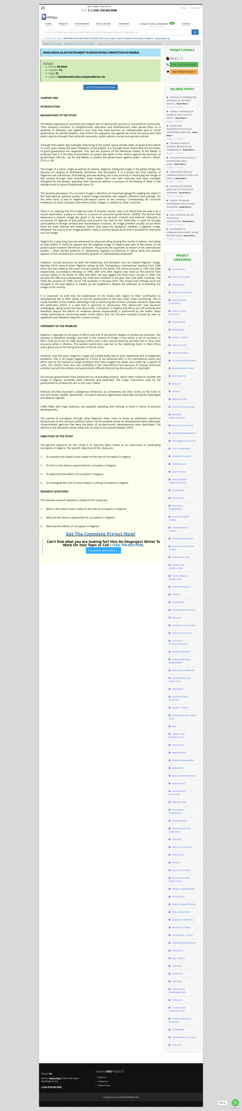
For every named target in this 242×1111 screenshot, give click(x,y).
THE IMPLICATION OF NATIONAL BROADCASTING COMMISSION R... (181, 146)
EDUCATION (177, 498)
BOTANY (176, 391)
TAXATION (177, 981)
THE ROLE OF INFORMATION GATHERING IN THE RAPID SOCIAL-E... (181, 100)
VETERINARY (178, 1029)
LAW (174, 726)
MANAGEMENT (179, 752)
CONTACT (186, 24)
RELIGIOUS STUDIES (181, 927)
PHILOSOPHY (178, 855)
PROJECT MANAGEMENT (183, 889)
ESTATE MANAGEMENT (183, 538)
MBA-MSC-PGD (179, 802)
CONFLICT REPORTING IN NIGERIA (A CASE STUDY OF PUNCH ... (180, 114)
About (184, 8)
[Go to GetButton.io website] (235, 1108)
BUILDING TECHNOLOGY (183, 407)
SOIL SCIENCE (178, 958)
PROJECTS (63, 24)
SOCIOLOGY (177, 950)
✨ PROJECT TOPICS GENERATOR (156, 24)
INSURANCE (177, 689)
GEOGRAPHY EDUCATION (184, 610)
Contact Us (194, 8)
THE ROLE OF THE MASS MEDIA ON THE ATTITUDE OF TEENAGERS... (180, 189)
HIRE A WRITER (103, 24)
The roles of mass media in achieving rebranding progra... (181, 160)
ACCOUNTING (178, 269)
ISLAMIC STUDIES (180, 707)
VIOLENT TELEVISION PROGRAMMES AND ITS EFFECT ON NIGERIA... (181, 203)
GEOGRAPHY (178, 602)
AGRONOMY (178, 329)
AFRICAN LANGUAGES (182, 292)
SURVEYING (177, 973)
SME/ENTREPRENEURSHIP (184, 943)
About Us (101, 1077)
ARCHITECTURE (179, 345)
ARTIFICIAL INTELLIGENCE (184, 360)
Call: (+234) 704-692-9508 (184, 64)
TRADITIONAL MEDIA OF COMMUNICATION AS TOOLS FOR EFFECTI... (182, 175)
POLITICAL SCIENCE (181, 870)
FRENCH (176, 594)
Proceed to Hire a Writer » (103, 550)
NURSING (176, 839)
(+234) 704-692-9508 (126, 544)
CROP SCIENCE (179, 471)
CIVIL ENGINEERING (181, 448)
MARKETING (178, 768)
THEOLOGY (177, 1000)
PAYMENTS (124, 24)
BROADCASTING (179, 399)
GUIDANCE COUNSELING (183, 625)
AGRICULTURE (178, 322)
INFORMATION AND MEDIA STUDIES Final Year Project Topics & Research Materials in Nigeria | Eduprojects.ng (116, 38)
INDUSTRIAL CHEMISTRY (183, 670)
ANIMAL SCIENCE (180, 337)
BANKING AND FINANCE (183, 368)
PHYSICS (176, 862)
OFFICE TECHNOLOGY (182, 847)
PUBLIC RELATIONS (181, 912)
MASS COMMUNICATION (183, 775)
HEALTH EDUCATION (181, 633)
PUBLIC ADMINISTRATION (184, 904)
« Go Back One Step (52, 38)
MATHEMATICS (179, 783)
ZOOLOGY (177, 1045)
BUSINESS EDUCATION (182, 425)
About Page (55, 1078)
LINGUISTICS (178, 745)
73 (181, 58)
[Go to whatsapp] (235, 1102)
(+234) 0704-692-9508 (51, 1087)
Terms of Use (103, 1085)
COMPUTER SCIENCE (181, 456)
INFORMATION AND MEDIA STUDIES (79, 44)
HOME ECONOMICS (181, 651)
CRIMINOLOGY (179, 464)
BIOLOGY (176, 383)
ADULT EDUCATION (181, 277)
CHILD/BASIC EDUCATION (184, 441)
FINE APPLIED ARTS (181, 557)
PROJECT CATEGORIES (52, 44)
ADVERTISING (178, 284)
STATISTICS (177, 966)
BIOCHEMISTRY (179, 376)
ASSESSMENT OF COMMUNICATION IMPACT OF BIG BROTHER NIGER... (182, 232)
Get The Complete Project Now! (100, 87)
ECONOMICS (178, 490)
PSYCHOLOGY (178, 896)
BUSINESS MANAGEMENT (184, 433)
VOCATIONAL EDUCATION (184, 1037)
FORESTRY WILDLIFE (181, 586)
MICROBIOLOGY (179, 820)
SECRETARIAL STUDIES (182, 935)
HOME (48, 24)
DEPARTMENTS (82, 24)
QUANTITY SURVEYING (182, 919)
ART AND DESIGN (180, 353)
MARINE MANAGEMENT (183, 760)
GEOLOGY (176, 617)
